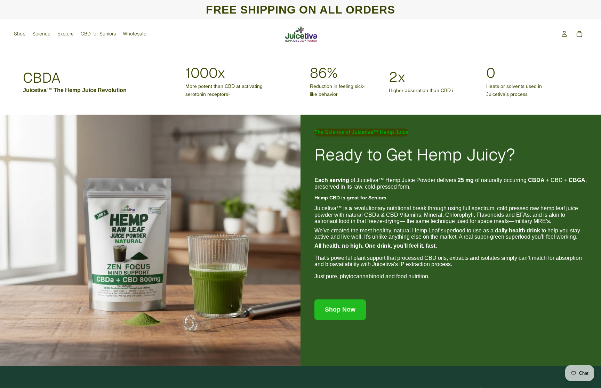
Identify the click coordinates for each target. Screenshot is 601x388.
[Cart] (579, 34)
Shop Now (340, 309)
